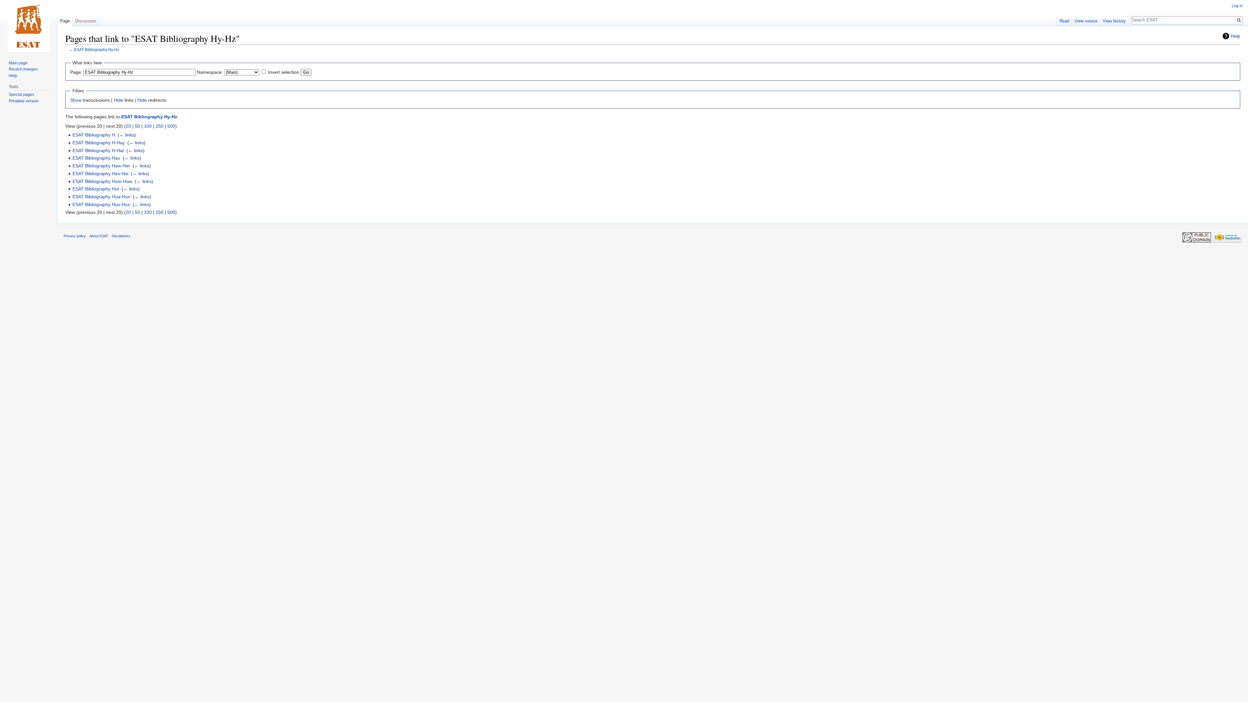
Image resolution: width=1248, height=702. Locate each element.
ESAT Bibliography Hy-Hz (96, 49)
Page (65, 21)
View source (1086, 21)
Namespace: (210, 72)
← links (126, 134)
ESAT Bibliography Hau (96, 158)
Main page (18, 63)
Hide (118, 100)
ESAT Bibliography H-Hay (98, 142)
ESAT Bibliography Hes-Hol (100, 173)
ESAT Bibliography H (93, 134)
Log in (1237, 6)
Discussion (85, 21)
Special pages (21, 94)
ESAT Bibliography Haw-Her (101, 165)
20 (128, 126)
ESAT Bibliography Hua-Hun (101, 196)
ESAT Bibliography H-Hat (98, 150)
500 (171, 126)
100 (148, 126)
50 (137, 126)
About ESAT (98, 236)
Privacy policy (75, 236)
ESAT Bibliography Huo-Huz (101, 204)
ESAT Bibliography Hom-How (102, 181)
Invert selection (283, 72)
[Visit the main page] (29, 26)
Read (1064, 21)
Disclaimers (121, 236)
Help (1235, 36)
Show (76, 100)
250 (159, 126)
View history (1114, 21)
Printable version (24, 101)
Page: (76, 72)
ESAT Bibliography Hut (95, 188)
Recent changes (23, 69)
